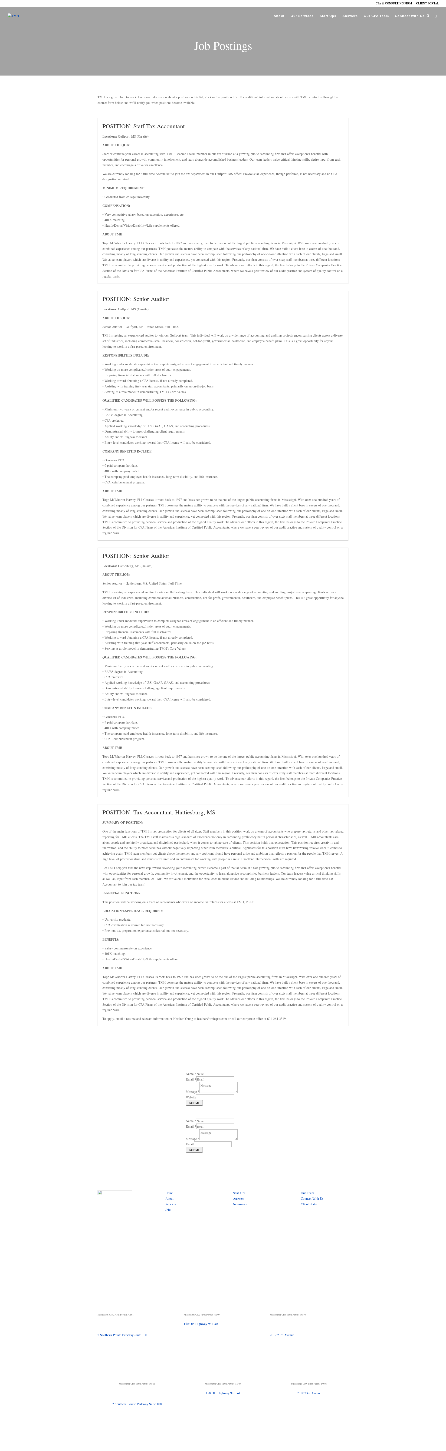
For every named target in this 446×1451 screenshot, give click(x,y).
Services (170, 1204)
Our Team (307, 1193)
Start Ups (328, 16)
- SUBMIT (194, 1103)
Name (191, 1073)
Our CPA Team (376, 16)
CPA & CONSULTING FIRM (394, 3)
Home (169, 1193)
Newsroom (240, 1204)
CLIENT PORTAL (427, 3)
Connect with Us (410, 16)
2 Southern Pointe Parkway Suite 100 (122, 1335)
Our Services (302, 16)
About (279, 16)
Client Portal (309, 1204)
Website (191, 1097)
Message (192, 1091)
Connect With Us (312, 1198)
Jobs (168, 1209)
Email (191, 1079)
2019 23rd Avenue (282, 1335)
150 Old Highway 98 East (201, 1324)
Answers (350, 16)
